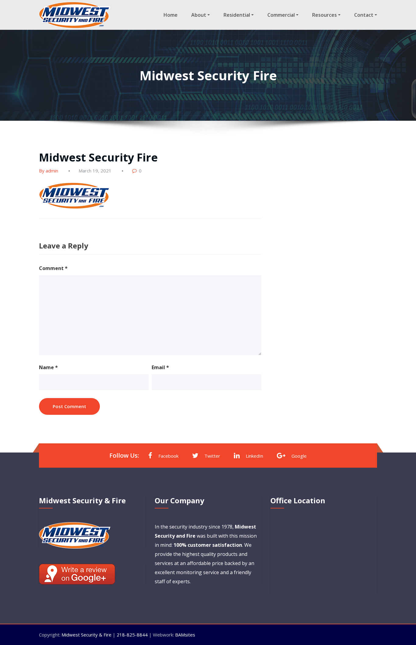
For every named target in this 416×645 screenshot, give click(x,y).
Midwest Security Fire (98, 157)
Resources (324, 15)
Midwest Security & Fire (86, 635)
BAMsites (185, 635)
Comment (53, 268)
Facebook (168, 456)
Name (48, 367)
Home (171, 15)
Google (299, 456)
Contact (363, 15)
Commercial (281, 15)
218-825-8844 (132, 635)
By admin (48, 171)
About (198, 15)
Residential (237, 15)
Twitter (212, 456)
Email (160, 367)
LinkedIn (254, 456)
